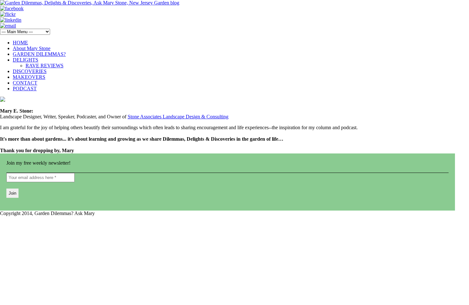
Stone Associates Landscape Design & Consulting (178, 116)
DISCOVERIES (30, 71)
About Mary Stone (31, 48)
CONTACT (25, 83)
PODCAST (25, 88)
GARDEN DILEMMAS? (39, 54)
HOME (20, 42)
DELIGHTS (25, 60)
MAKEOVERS (29, 77)
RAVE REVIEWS (44, 65)
